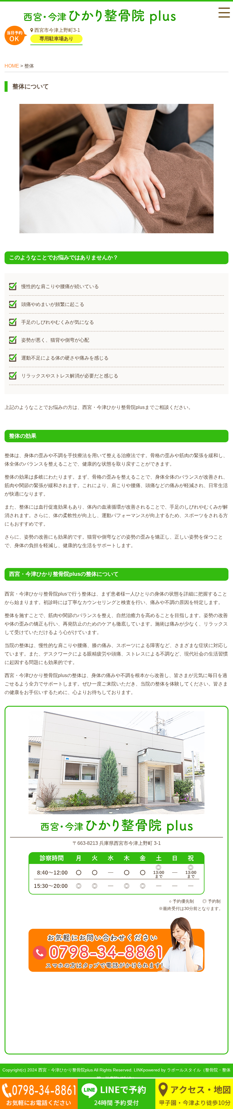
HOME (12, 65)
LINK (138, 1069)
